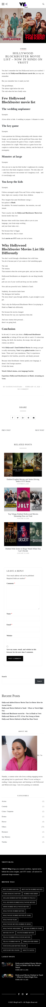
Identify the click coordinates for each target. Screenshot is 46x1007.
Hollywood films (10, 920)
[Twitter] (27, 994)
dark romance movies (12, 894)
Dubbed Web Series (31, 894)
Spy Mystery (6, 837)
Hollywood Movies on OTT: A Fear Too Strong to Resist (20, 716)
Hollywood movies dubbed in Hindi (17, 924)
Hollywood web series (12, 928)
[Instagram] (23, 994)
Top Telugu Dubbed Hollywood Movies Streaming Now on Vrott (23, 515)
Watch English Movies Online (14, 946)
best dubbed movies (11, 889)
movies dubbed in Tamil (33, 928)
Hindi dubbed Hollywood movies (16, 907)
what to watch (28, 950)
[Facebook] (18, 994)
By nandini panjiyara (12, 387)
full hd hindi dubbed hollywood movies (19, 902)
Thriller (4, 842)
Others (23, 49)
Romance (5, 832)
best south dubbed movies (32, 889)
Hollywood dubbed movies (13, 911)
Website (9, 636)
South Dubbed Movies (25, 933)
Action (4, 801)
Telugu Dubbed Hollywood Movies (16, 937)
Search (4, 676)
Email (9, 625)
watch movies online (11, 950)
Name (9, 614)
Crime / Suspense (7, 811)
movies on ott (8, 933)
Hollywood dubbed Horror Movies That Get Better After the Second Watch (28, 965)
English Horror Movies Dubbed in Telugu (19, 898)
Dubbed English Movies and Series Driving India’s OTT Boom (23, 480)
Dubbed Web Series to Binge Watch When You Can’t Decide (23, 550)
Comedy (4, 806)
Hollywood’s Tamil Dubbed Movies (17, 347)
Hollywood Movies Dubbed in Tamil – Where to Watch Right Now (29, 976)
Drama (4, 816)
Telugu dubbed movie (11, 941)
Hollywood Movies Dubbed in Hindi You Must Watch (20, 719)
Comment (11, 583)
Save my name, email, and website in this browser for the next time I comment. (21, 651)
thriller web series (30, 941)
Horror (4, 822)
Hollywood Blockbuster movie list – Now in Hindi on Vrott (21, 713)
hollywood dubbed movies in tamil (17, 915)
